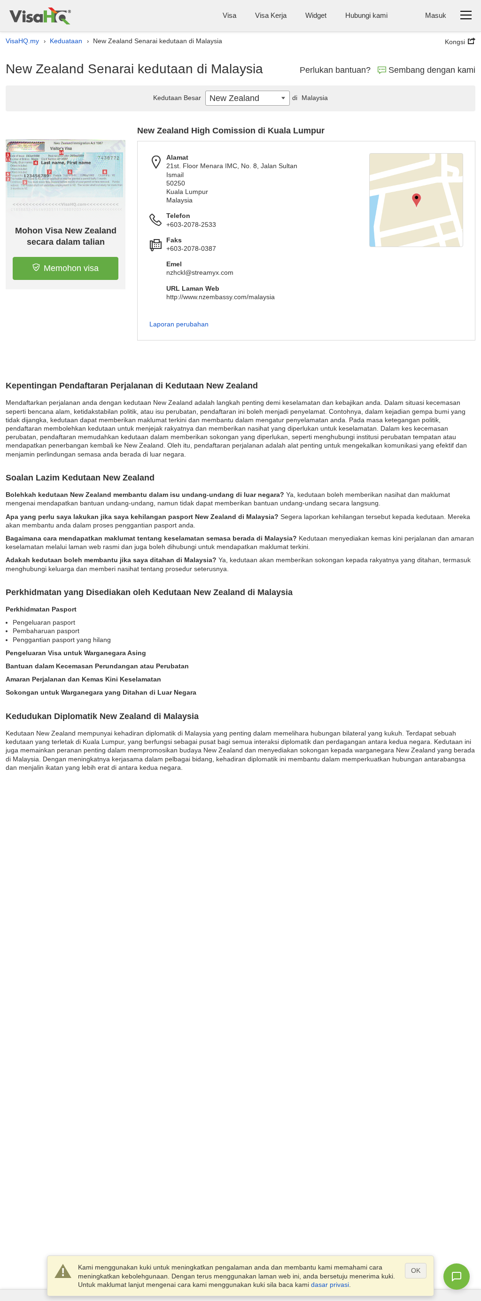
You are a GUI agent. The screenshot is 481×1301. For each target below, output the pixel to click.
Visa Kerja (271, 15)
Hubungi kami (366, 15)
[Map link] (416, 200)
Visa (229, 15)
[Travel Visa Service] (40, 15)
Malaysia (310, 97)
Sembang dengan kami (431, 70)
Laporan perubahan (179, 324)
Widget (315, 15)
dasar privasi (330, 1284)
